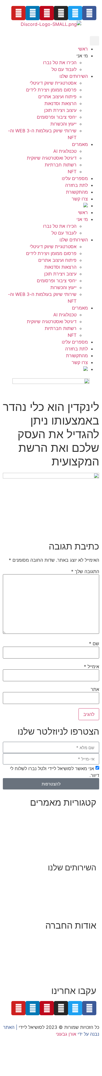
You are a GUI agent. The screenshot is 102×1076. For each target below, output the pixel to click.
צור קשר (88, 973)
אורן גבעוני (66, 1034)
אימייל (91, 666)
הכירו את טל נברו (59, 62)
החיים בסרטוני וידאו (77, 850)
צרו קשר (80, 199)
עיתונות (65, 959)
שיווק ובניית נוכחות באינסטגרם (66, 880)
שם (94, 643)
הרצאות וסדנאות (60, 103)
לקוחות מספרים (81, 953)
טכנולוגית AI (64, 151)
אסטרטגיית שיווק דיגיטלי (53, 83)
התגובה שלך (85, 571)
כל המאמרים (84, 816)
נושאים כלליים (82, 836)
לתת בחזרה (76, 185)
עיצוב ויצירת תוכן (60, 110)
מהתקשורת (77, 192)
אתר (95, 689)
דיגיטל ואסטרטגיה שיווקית (51, 158)
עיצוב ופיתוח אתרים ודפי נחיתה (66, 901)
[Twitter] (75, 13)
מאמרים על (84, 823)
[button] (94, 40)
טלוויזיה (47, 959)
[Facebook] (89, 13)
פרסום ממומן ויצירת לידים (51, 90)
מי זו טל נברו (84, 939)
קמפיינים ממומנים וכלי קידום (69, 894)
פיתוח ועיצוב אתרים (57, 96)
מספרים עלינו (75, 178)
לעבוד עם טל (64, 69)
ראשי (83, 49)
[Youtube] (18, 13)
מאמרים (80, 144)
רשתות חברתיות (60, 165)
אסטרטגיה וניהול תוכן (76, 887)
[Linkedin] (33, 13)
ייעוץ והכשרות (63, 124)
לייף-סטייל (86, 843)
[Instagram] (61, 13)
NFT (72, 171)
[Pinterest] (47, 13)
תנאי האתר (85, 966)
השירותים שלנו (74, 76)
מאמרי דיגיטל (83, 830)
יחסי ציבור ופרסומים (56, 117)
